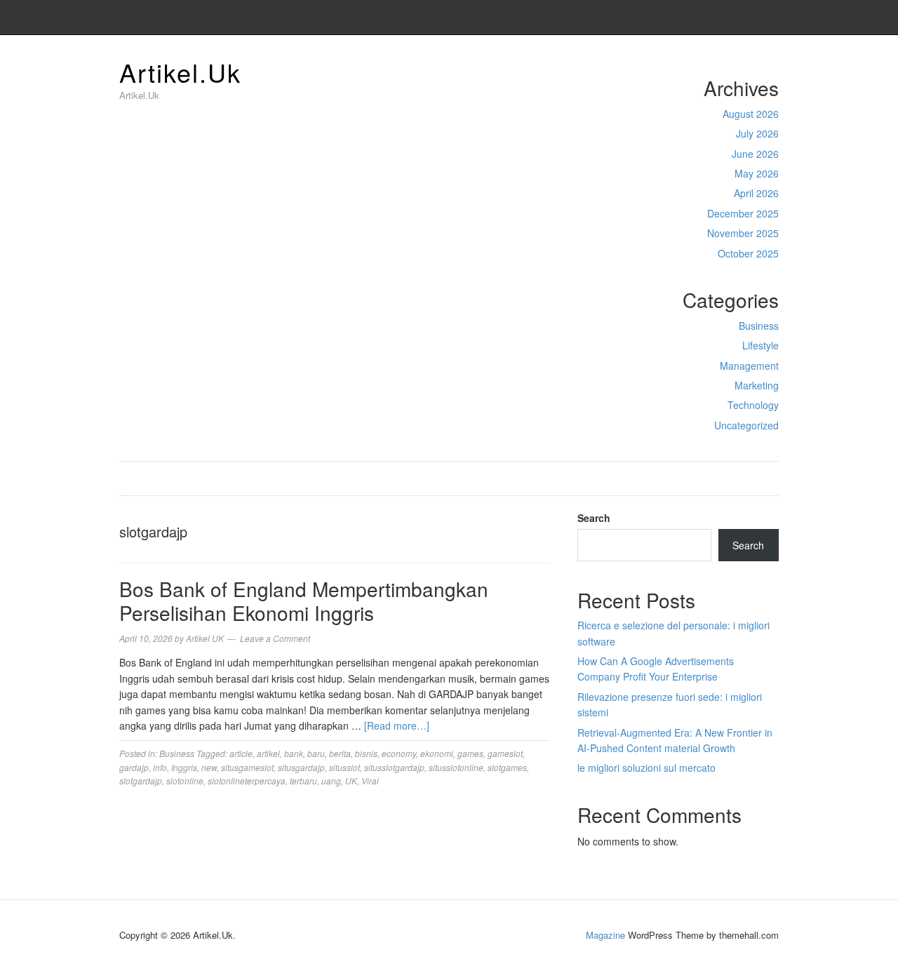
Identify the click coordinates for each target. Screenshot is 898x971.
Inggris (184, 767)
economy (399, 753)
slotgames (507, 767)
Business (759, 326)
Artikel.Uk (180, 72)
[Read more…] (396, 725)
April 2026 (756, 193)
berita (340, 753)
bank (293, 753)
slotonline (184, 780)
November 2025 (743, 233)
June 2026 (755, 154)
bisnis (366, 753)
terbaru (303, 780)
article (241, 753)
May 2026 (757, 173)
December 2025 (743, 213)
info (160, 767)
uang (331, 780)
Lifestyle (760, 345)
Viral (370, 780)
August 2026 (751, 114)
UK (351, 780)
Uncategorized (746, 425)
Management (749, 366)
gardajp (134, 767)
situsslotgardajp (394, 767)
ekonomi (436, 753)
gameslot (505, 753)
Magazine (605, 935)
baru (316, 753)
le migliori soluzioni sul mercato (646, 768)
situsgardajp (301, 767)
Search (593, 518)
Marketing (757, 385)
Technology (753, 405)
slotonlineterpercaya (247, 780)
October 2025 (748, 253)
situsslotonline (456, 767)
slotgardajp (140, 780)
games (470, 753)
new (209, 767)
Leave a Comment (275, 638)
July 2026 (757, 133)
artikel (268, 753)
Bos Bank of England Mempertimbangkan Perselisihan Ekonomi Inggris (303, 601)
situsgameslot (247, 767)
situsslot (344, 767)
